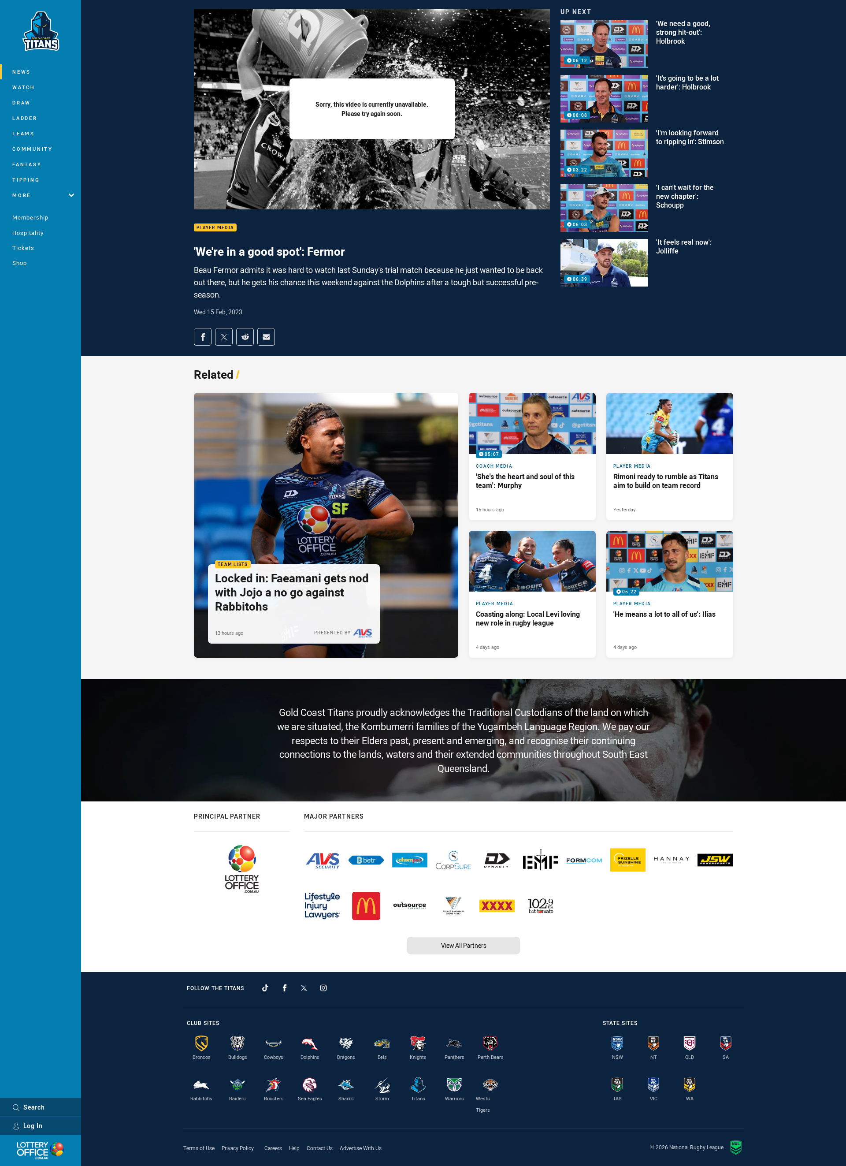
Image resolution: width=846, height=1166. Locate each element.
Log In (33, 1125)
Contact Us (320, 1147)
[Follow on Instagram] (323, 988)
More (21, 195)
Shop (19, 263)
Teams (23, 133)
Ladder (24, 118)
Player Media (215, 228)
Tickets (23, 248)
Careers (273, 1147)
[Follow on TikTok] (265, 988)
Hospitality (28, 233)
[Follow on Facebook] (284, 988)
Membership (30, 217)
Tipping (26, 179)
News (21, 71)
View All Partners (463, 945)
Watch (23, 87)
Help (294, 1147)
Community (32, 148)
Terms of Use (199, 1147)
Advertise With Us (361, 1147)
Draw (21, 102)
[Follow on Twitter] (304, 988)
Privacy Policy (238, 1147)
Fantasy (26, 164)
